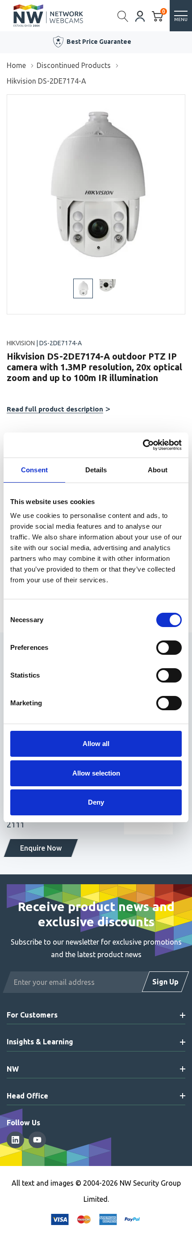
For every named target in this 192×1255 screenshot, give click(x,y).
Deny (96, 802)
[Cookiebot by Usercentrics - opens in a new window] (143, 445)
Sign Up (165, 982)
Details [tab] (96, 470)
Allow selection (96, 773)
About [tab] (157, 470)
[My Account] (140, 15)
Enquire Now (41, 848)
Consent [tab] (34, 470)
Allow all (96, 743)
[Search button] (123, 15)
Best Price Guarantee (99, 41)
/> (10, 101)
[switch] (169, 647)
